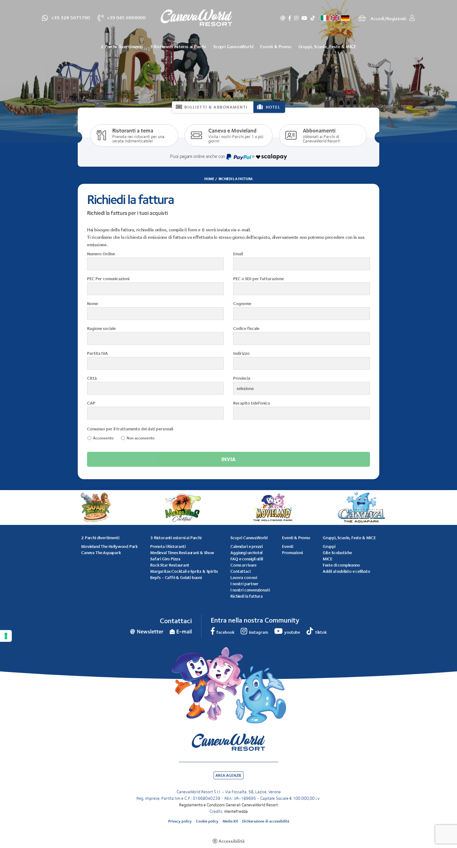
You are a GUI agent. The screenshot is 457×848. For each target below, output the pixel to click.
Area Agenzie (228, 775)
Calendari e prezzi (246, 546)
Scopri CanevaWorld (233, 46)
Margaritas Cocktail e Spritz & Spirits (184, 571)
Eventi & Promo (275, 46)
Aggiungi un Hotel (246, 552)
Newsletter (282, 18)
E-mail (184, 631)
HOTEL (273, 106)
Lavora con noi (243, 577)
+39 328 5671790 (70, 17)
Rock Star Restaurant (169, 565)
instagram (296, 18)
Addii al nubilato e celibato (346, 571)
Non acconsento (141, 438)
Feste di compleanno (341, 565)
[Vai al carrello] (362, 18)
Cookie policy (207, 821)
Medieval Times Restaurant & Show (182, 552)
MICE (327, 558)
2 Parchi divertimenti (122, 46)
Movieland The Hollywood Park (109, 546)
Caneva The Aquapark (101, 552)
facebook (290, 18)
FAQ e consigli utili (246, 558)
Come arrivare (243, 565)
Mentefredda (236, 811)
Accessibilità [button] (231, 841)
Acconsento (103, 438)
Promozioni (292, 552)
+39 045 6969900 (126, 17)
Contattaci (240, 571)
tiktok (312, 18)
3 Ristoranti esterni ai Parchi (178, 46)
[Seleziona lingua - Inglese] (334, 18)
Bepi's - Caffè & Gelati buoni (176, 577)
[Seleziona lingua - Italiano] (324, 18)
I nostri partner (244, 583)
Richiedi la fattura (246, 596)
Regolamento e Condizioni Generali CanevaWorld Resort (228, 804)
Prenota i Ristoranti (167, 546)
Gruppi (329, 546)
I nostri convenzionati (250, 589)
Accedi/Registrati (388, 18)
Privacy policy (180, 821)
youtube (304, 18)
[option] (228, 71)
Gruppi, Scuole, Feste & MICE (327, 46)
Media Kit (230, 821)
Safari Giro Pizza (165, 558)
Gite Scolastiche (337, 552)
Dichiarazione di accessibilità (265, 821)
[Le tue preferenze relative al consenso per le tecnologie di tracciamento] (6, 636)
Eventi (287, 546)
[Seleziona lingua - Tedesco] (345, 18)
